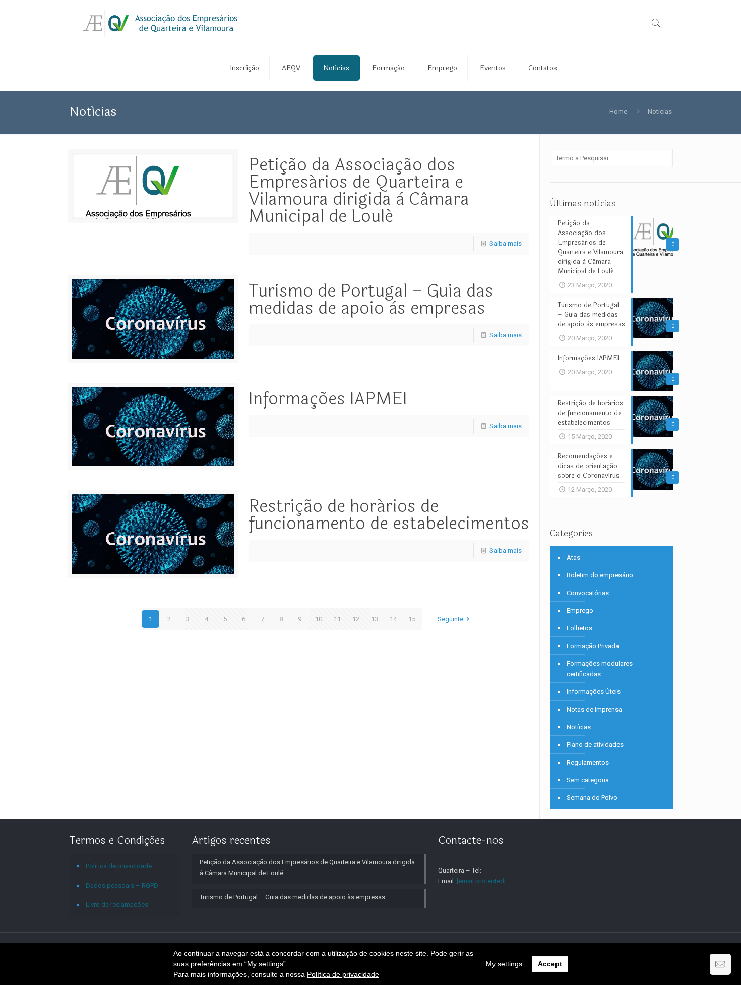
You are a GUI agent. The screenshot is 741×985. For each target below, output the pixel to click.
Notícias (660, 111)
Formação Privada (593, 646)
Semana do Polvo (592, 797)
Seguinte (450, 619)
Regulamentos (588, 762)
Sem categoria (588, 780)
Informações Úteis (594, 692)
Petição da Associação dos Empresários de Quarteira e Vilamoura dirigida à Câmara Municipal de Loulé (359, 190)
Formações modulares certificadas (600, 669)
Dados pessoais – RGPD (122, 885)
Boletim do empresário (600, 575)
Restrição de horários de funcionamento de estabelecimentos (389, 515)
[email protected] (481, 881)
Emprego (580, 610)
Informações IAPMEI (328, 399)
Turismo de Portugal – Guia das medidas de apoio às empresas (371, 299)
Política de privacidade (343, 974)
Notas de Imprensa (594, 709)
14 (393, 619)
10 (318, 619)
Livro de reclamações (117, 904)
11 (337, 619)
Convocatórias (588, 593)
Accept (550, 964)
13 (374, 619)
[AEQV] (160, 22)
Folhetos (579, 628)
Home (618, 111)
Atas (573, 557)
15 (411, 619)
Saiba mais (505, 243)
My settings (504, 964)
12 (355, 619)
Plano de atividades (595, 744)
